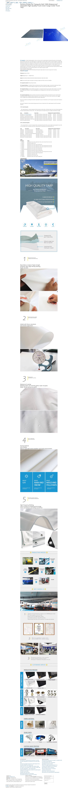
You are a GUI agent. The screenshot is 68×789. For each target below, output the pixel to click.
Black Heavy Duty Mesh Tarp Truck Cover (27, 773)
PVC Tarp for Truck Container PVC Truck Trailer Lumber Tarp (30, 767)
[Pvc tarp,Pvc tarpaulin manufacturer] (5, 2)
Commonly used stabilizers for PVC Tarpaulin (49, 766)
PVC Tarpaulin (8, 10)
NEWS (17, 2)
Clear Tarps (7, 9)
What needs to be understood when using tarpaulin (50, 772)
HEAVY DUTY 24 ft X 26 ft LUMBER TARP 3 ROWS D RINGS (29, 766)
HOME (8, 2)
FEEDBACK (25, 2)
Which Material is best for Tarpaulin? (48, 767)
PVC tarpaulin (25, 70)
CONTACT (29, 2)
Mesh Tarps (7, 7)
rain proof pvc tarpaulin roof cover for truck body (28, 774)
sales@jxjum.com (59, 0)
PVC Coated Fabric (9, 4)
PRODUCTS (12, 2)
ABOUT (20, 2)
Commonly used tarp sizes (46, 769)
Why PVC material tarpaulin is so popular (49, 768)
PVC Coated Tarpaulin (27, 114)
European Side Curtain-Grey (25, 772)
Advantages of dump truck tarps (47, 763)
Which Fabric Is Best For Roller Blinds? (48, 771)
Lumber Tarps (8, 6)
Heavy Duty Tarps (8, 8)
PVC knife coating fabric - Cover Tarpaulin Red (27, 768)
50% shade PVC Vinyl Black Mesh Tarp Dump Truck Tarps (29, 760)
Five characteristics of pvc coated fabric (48, 762)
